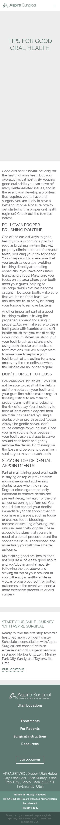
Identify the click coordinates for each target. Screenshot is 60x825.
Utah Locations (30, 705)
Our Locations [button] (13, 669)
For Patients (30, 729)
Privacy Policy (30, 807)
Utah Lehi (18, 778)
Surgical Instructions (30, 736)
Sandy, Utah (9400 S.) (38, 782)
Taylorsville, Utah (30, 786)
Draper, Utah (37, 774)
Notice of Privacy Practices (30, 794)
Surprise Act (30, 803)
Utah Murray (37, 778)
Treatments (30, 721)
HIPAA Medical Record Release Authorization (30, 799)
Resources (30, 744)
